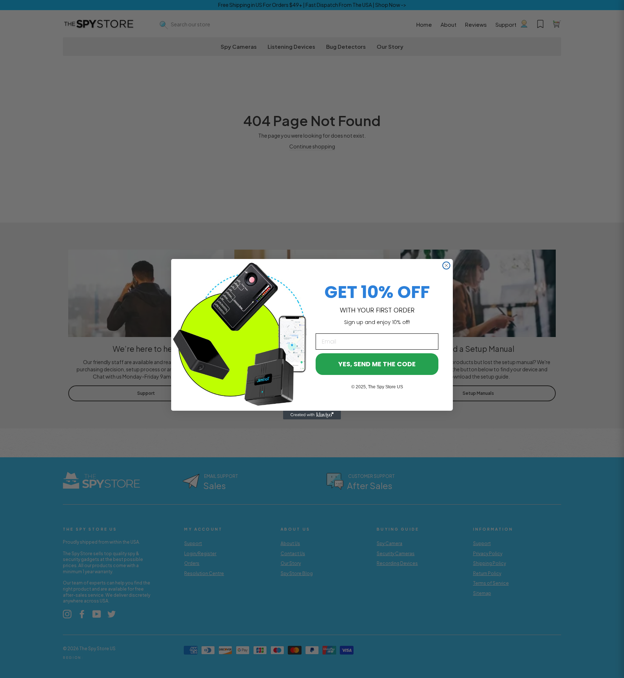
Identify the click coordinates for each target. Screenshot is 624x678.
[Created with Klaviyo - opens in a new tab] (312, 415)
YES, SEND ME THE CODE (377, 363)
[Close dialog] (446, 265)
